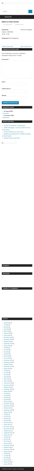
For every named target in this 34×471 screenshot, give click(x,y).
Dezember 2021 (8, 426)
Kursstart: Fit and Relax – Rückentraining (14, 125)
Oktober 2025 (7, 341)
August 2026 (7, 322)
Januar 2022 (7, 424)
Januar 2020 (7, 464)
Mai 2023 (6, 397)
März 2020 (6, 460)
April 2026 (6, 329)
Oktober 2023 (7, 387)
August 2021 (7, 435)
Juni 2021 (6, 437)
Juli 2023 (6, 393)
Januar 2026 (7, 335)
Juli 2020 (6, 453)
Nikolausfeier (5, 117)
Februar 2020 (7, 462)
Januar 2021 (7, 443)
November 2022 (8, 406)
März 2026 (6, 331)
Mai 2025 (6, 352)
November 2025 (8, 339)
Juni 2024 (6, 372)
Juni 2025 (6, 349)
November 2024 (8, 362)
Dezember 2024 (8, 360)
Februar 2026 (7, 333)
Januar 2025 (7, 358)
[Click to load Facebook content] (3, 269)
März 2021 (6, 441)
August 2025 (7, 345)
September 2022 (8, 410)
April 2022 (6, 420)
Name (4, 81)
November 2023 (8, 385)
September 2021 (8, 433)
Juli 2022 (6, 414)
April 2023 (6, 399)
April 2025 (6, 354)
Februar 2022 (7, 422)
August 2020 (7, 451)
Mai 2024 (6, 374)
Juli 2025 (6, 347)
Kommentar (5, 59)
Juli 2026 (6, 325)
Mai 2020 (6, 457)
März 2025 (6, 356)
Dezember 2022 (8, 403)
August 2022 (7, 412)
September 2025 (8, 343)
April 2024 (6, 377)
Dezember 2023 (8, 383)
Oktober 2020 (7, 447)
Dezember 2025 (8, 337)
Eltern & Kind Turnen (8, 46)
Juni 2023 (6, 395)
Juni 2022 (6, 416)
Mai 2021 (6, 439)
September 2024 (8, 366)
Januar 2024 (7, 381)
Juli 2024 (6, 370)
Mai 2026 (6, 327)
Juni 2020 (6, 455)
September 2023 (8, 389)
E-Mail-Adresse (6, 88)
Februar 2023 (7, 401)
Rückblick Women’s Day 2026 (11, 138)
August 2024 (7, 368)
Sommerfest (5, 113)
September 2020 (8, 449)
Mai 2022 (6, 418)
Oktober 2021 (7, 430)
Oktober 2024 (7, 364)
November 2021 (8, 428)
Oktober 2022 (7, 408)
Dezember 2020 (8, 445)
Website (4, 95)
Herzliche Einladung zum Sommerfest (13, 131)
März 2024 (6, 379)
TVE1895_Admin (19, 24)
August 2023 (7, 391)
